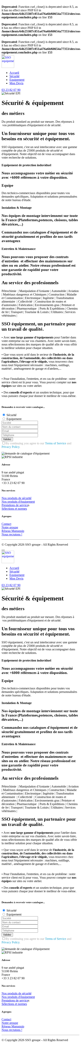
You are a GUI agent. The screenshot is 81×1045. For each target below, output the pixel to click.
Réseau (6, 531)
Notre (5, 527)
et (16, 508)
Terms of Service (55, 443)
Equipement (16, 79)
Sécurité (14, 76)
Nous (5, 534)
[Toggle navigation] (3, 54)
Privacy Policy (10, 446)
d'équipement (26, 501)
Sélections (8, 508)
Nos (4, 498)
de (20, 498)
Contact (6, 524)
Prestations (9, 505)
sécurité (26, 498)
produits (12, 498)
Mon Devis (16, 83)
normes (22, 508)
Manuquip (17, 531)
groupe (13, 527)
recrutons (15, 534)
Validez (7, 439)
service (23, 505)
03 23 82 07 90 (11, 89)
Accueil (14, 72)
